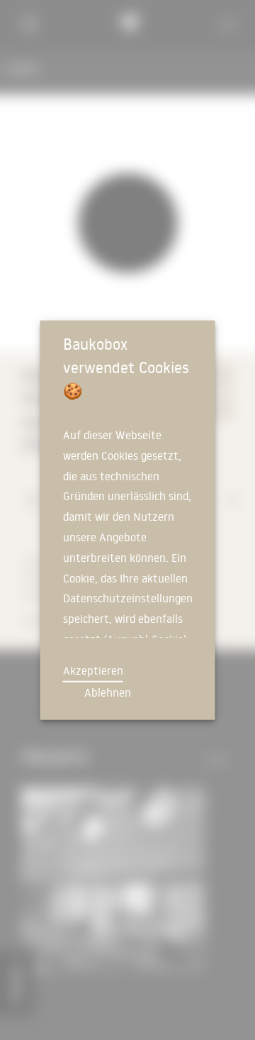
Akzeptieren (93, 670)
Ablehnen (107, 692)
